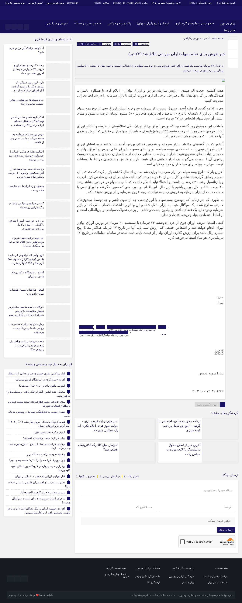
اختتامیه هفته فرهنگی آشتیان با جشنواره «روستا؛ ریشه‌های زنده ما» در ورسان (26, 155)
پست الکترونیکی (144, 507)
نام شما (228, 507)
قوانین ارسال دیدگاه (219, 521)
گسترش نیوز (203, 404)
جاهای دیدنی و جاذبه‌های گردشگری (194, 23)
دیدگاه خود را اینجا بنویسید (218, 490)
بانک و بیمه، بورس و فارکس (197, 38)
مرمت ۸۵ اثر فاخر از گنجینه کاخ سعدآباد (42, 492)
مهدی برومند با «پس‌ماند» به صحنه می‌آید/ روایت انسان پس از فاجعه (27, 138)
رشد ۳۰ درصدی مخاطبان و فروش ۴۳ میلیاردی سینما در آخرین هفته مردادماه (28, 69)
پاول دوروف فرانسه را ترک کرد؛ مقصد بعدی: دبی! (37, 460)
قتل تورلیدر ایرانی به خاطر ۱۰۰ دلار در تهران (40, 476)
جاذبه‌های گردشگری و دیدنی (147, 576)
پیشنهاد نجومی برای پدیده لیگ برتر (46, 454)
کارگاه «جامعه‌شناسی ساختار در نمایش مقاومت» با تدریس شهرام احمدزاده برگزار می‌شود (26, 311)
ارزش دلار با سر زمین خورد (49, 432)
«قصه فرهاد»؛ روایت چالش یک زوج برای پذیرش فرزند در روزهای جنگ (27, 345)
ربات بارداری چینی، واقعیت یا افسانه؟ (44, 438)
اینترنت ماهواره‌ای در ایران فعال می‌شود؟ (42, 385)
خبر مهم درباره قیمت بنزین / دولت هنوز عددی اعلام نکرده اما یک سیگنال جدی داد (98, 426)
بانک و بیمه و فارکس (119, 23)
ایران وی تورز (228, 23)
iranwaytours (72, 3)
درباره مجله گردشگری (183, 568)
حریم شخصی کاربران (15, 3)
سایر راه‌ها (230, 30)
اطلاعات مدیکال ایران (218, 582)
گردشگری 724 (153, 582)
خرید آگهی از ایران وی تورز (181, 576)
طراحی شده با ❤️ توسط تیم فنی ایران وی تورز (31, 595)
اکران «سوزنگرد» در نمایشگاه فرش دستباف (40, 379)
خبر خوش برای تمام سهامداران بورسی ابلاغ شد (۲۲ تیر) (176, 53)
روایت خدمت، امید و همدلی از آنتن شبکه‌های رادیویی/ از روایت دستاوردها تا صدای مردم (26, 172)
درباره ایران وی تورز (54, 3)
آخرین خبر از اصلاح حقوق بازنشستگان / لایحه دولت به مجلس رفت (183, 449)
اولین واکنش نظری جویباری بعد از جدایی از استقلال (36, 373)
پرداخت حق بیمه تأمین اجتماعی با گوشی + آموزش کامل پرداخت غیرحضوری (179, 426)
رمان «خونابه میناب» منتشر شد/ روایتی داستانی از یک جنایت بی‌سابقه (26, 328)
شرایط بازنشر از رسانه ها (216, 576)
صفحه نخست (216, 38)
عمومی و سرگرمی (57, 23)
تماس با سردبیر (35, 3)
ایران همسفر (188, 582)
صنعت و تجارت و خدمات (88, 23)
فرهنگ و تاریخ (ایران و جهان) (153, 23)
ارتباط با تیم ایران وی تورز (148, 568)
